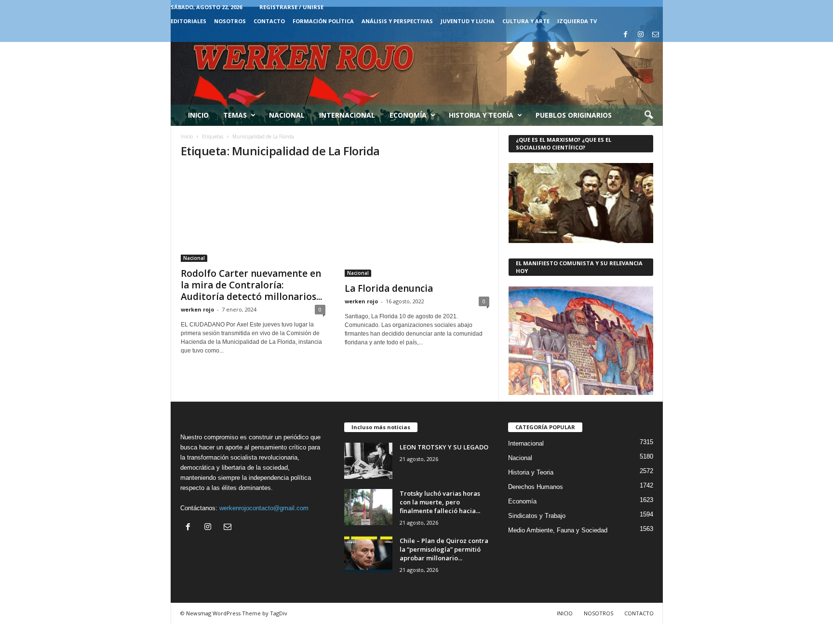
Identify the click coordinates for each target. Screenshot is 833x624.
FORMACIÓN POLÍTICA (323, 21)
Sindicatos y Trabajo (536, 515)
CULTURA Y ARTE (526, 21)
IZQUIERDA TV (577, 21)
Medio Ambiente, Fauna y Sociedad (557, 530)
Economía (408, 115)
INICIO (565, 613)
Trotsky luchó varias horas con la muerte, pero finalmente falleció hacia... (440, 502)
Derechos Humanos (535, 486)
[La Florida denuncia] (417, 222)
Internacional (347, 115)
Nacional (287, 115)
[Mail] (655, 35)
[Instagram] (640, 35)
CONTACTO (269, 21)
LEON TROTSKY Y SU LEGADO (444, 447)
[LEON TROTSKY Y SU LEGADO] (368, 461)
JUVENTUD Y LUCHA (468, 21)
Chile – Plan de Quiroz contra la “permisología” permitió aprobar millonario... (444, 549)
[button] (648, 115)
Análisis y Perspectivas (397, 21)
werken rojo (197, 309)
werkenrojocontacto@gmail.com (264, 508)
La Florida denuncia (389, 288)
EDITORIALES (188, 21)
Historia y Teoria (530, 472)
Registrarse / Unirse (291, 7)
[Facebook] (625, 35)
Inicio (198, 115)
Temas (235, 115)
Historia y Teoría (481, 115)
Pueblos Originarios (574, 115)
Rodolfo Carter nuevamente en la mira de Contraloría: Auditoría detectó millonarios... (251, 285)
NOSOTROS (230, 21)
